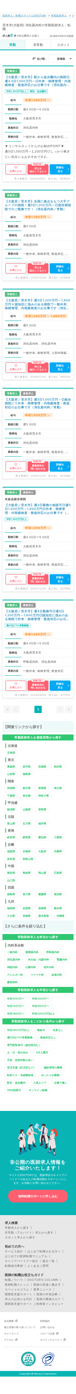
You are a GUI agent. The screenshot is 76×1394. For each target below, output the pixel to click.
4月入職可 (42, 1052)
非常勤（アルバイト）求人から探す (29, 1232)
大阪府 (42, 851)
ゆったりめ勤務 (50, 1075)
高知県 (58, 894)
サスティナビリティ (51, 1339)
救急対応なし (48, 1037)
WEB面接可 (14, 1090)
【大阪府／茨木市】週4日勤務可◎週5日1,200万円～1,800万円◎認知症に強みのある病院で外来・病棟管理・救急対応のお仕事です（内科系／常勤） (37, 615)
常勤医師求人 (59, 15)
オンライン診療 (38, 1090)
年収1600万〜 (40, 1006)
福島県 (27, 774)
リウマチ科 (37, 974)
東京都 (27, 795)
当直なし (58, 1030)
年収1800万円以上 (18, 1030)
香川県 (27, 894)
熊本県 (58, 908)
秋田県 (58, 766)
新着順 (61, 58)
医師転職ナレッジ (17, 1284)
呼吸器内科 (52, 952)
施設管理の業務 (53, 1067)
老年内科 (49, 967)
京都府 (27, 851)
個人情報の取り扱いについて (20, 1327)
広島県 (58, 872)
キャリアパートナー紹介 (21, 1261)
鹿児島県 (43, 915)
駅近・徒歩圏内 (16, 1082)
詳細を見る (60, 169)
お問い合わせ (47, 1327)
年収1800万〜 (15, 1013)
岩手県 (27, 766)
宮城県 (42, 766)
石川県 (27, 823)
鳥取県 (11, 872)
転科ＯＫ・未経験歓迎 (20, 1075)
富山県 (11, 823)
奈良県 (11, 858)
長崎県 (42, 908)
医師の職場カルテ (48, 1299)
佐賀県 (27, 908)
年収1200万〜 (40, 998)
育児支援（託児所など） (21, 1067)
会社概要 (9, 1320)
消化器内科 (13, 959)
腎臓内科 (62, 959)
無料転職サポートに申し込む (38, 1196)
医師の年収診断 (47, 1294)
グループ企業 (47, 1333)
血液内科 (56, 974)
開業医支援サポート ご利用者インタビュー (34, 1303)
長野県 (42, 809)
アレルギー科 (15, 974)
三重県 (58, 837)
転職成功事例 (14, 1265)
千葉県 (11, 795)
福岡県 (11, 908)
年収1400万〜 (15, 1006)
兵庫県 (58, 851)
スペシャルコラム (17, 1289)
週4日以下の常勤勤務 (20, 1037)
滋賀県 (11, 851)
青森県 (11, 766)
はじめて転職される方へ (44, 1251)
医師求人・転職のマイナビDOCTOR (24, 15)
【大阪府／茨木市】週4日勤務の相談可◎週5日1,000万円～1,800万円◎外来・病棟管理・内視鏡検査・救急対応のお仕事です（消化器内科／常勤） (38, 509)
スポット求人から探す (20, 1237)
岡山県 (42, 872)
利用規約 (45, 1320)
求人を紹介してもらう (38, 170)
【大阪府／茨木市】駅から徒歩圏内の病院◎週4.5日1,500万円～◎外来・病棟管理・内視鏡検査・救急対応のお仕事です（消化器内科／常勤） (38, 81)
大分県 (11, 915)
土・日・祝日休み (17, 1052)
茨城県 (11, 788)
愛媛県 (42, 894)
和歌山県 (28, 858)
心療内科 (30, 967)
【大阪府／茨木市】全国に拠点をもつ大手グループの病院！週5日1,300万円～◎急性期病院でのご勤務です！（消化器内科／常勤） (38, 205)
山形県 (11, 774)
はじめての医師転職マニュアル (26, 1256)
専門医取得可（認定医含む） (24, 1045)
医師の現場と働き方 (47, 1284)
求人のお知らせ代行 (18, 1299)
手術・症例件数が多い (20, 1060)
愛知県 (42, 837)
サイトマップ (11, 1333)
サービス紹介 (14, 1251)
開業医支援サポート (18, 1294)
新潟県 (11, 809)
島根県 (27, 872)
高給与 (41, 1030)
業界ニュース (42, 1289)
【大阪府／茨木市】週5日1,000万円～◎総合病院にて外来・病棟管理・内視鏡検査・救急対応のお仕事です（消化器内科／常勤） (38, 403)
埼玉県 (58, 788)
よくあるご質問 (38, 1265)
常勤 (12, 45)
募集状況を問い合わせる (38, 467)
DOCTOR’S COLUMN (42, 1279)
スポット (63, 45)
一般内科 (12, 952)
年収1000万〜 (15, 998)
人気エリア (39, 1082)
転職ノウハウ (14, 1279)
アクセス (9, 1339)
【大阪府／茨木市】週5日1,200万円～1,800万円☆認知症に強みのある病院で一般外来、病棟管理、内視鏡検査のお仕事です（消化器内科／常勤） (37, 304)
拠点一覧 (49, 1261)
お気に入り (16, 170)
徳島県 (11, 894)
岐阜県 (11, 837)
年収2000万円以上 (43, 1013)
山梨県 (27, 809)
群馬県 (42, 788)
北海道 (11, 752)
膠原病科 (12, 982)
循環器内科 (32, 952)
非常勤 (38, 45)
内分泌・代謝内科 (38, 959)
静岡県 (27, 837)
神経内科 (12, 967)
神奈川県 (43, 795)
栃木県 (27, 788)
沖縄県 (60, 915)
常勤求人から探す (17, 1227)
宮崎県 (27, 915)
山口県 (11, 880)
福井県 (42, 823)
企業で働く (60, 1082)
